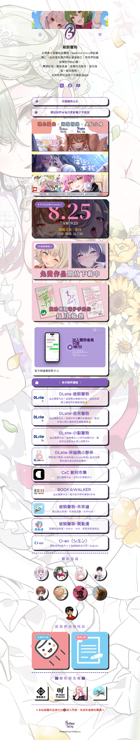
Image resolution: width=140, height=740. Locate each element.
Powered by (70, 732)
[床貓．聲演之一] (80, 573)
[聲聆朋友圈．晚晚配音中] (80, 693)
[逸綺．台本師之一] (41, 593)
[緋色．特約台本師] (99, 593)
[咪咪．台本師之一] (80, 593)
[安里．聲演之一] (60, 573)
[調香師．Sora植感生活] (99, 693)
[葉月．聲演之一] (41, 573)
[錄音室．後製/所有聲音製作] (60, 693)
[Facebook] (70, 85)
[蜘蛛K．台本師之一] (60, 593)
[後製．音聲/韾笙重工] (41, 693)
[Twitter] (61, 85)
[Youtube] (78, 85)
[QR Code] (100, 34)
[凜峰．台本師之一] (99, 573)
